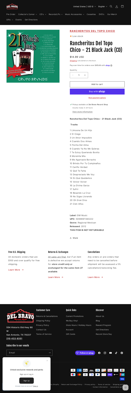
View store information (82, 112)
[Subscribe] (49, 353)
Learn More (14, 269)
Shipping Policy (43, 321)
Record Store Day (104, 334)
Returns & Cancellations (47, 316)
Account (69, 330)
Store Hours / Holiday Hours (78, 325)
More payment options (97, 98)
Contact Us (41, 330)
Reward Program (103, 325)
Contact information (100, 387)
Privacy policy (90, 384)
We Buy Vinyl (72, 321)
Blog (98, 321)
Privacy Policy (42, 325)
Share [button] (75, 238)
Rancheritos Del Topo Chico (92, 31)
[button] (27, 14)
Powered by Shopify (51, 384)
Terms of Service (44, 334)
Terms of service (104, 384)
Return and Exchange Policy (71, 384)
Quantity (73, 70)
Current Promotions (75, 316)
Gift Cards (70, 334)
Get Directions (102, 330)
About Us (100, 316)
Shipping (73, 61)
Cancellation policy (117, 387)
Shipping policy (119, 384)
